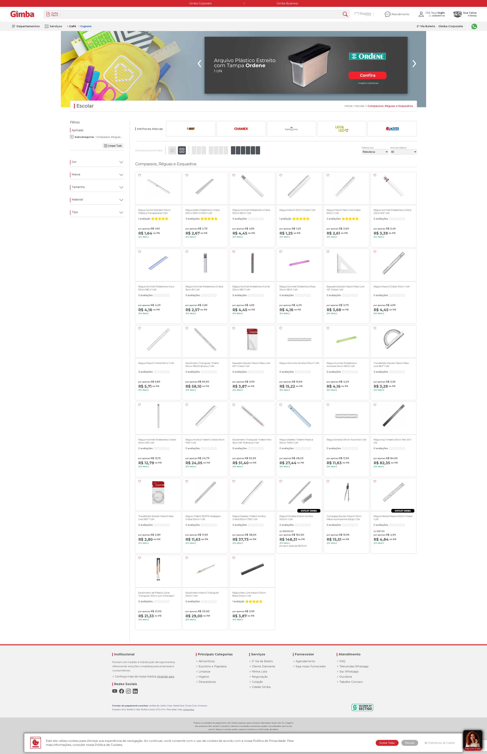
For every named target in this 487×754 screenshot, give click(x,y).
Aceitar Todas (387, 742)
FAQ (342, 661)
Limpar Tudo (115, 145)
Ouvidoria (345, 676)
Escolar (360, 106)
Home (349, 106)
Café (72, 26)
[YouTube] (114, 691)
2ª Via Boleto (426, 26)
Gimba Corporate (200, 3)
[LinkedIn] (135, 691)
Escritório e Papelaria (212, 666)
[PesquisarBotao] (346, 14)
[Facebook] (121, 691)
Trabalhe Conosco (351, 682)
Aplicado (78, 130)
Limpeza (204, 671)
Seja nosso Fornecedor (311, 666)
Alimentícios (207, 661)
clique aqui (188, 709)
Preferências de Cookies (441, 742)
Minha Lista (259, 671)
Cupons (86, 26)
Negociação (260, 676)
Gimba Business (287, 3)
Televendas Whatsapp (354, 666)
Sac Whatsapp (349, 671)
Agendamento (305, 661)
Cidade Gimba (261, 687)
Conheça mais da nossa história (144, 676)
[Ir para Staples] (363, 14)
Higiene (204, 676)
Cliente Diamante (263, 666)
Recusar (409, 742)
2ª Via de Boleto (262, 661)
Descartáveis (207, 682)
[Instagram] (128, 691)
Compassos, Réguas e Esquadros (390, 106)
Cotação (257, 682)
